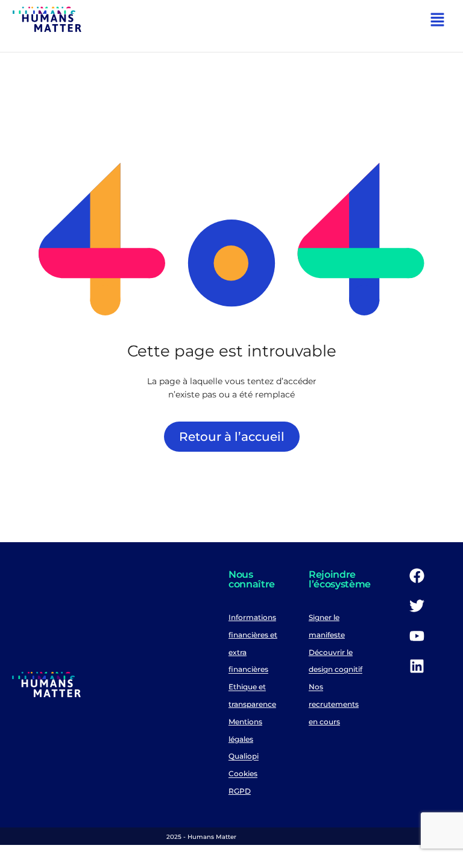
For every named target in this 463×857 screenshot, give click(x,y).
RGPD (239, 790)
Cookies (242, 774)
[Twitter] (417, 605)
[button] (437, 21)
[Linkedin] (417, 666)
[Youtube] (417, 636)
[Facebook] (417, 575)
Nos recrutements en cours (334, 705)
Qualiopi (243, 756)
